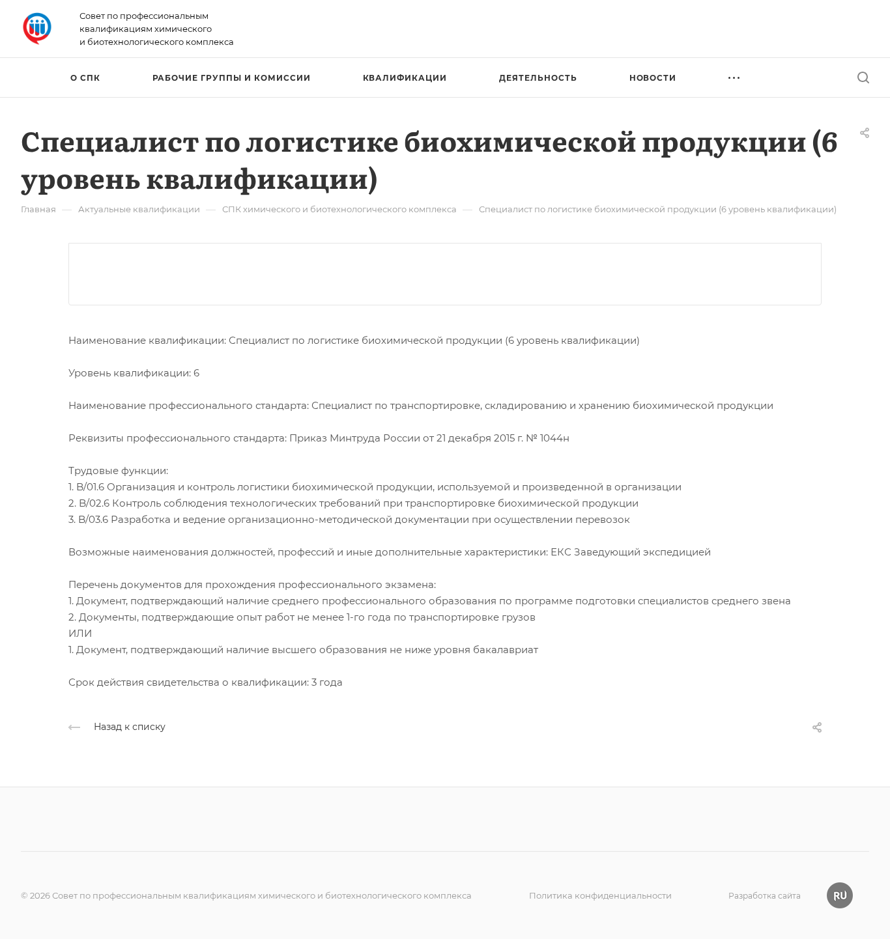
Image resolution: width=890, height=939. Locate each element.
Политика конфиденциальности (600, 895)
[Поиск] (863, 78)
